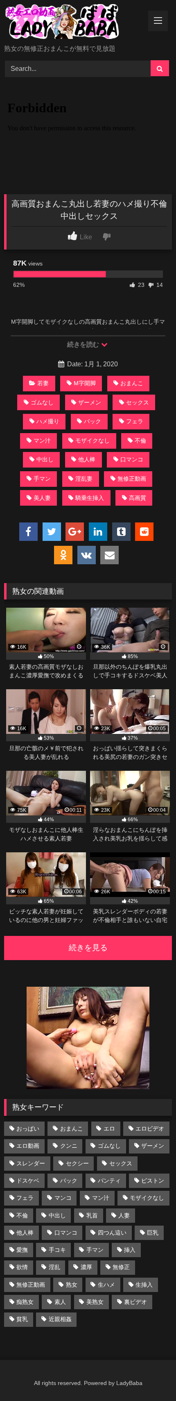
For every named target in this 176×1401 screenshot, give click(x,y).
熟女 (71, 1284)
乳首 (92, 1215)
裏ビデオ (135, 1302)
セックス (137, 402)
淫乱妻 (84, 478)
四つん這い (112, 1232)
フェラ (134, 421)
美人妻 (42, 498)
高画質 (137, 498)
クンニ (68, 1145)
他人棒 (86, 459)
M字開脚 (85, 383)
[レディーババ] (72, 23)
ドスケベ (27, 1180)
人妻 (124, 1215)
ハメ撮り (47, 421)
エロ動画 (27, 1145)
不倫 (140, 440)
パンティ (109, 1180)
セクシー (77, 1163)
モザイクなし (92, 440)
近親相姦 (60, 1319)
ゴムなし (42, 402)
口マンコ (131, 459)
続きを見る (88, 947)
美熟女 (95, 1302)
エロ (109, 1128)
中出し (45, 459)
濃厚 (86, 1267)
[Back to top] (151, 1377)
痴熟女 (25, 1302)
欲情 (22, 1267)
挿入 (129, 1250)
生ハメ (106, 1284)
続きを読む (83, 344)
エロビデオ (149, 1128)
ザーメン (89, 402)
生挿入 (144, 1284)
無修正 (121, 1267)
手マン (42, 478)
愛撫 (22, 1250)
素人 (60, 1302)
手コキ (57, 1250)
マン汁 (42, 440)
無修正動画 (131, 478)
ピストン (152, 1180)
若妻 (43, 383)
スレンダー (30, 1163)
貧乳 (22, 1319)
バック (92, 421)
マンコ (63, 1197)
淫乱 (54, 1267)
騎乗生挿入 (89, 498)
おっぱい (27, 1128)
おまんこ (131, 383)
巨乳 (152, 1232)
